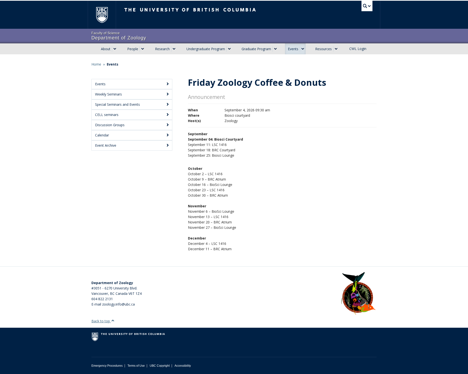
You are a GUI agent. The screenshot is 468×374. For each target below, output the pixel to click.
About (105, 49)
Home (96, 64)
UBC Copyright (160, 365)
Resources (323, 49)
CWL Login (357, 48)
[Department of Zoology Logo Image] (358, 293)
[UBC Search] (366, 6)
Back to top (101, 321)
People (132, 49)
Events (293, 49)
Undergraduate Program (205, 49)
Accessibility (183, 365)
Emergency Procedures (107, 365)
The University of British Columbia (102, 15)
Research (162, 49)
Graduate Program (256, 49)
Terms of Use (136, 365)
